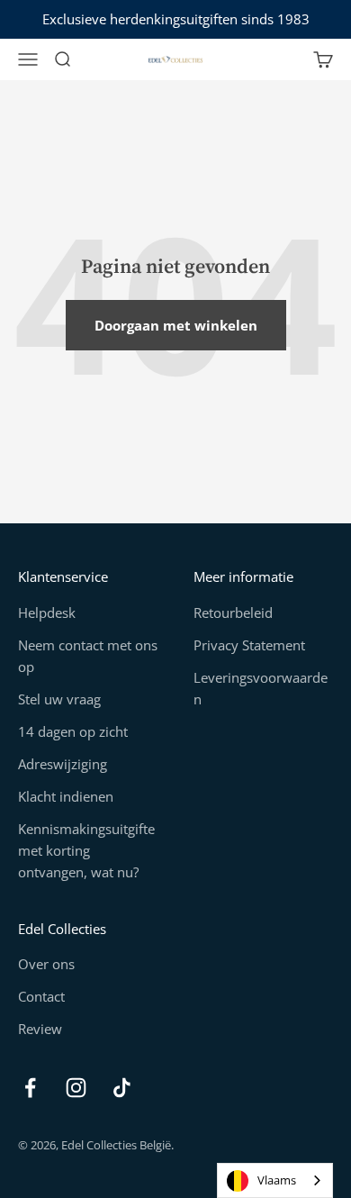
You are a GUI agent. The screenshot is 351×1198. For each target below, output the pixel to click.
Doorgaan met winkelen (175, 325)
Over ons (46, 964)
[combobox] (275, 1180)
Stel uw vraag (59, 699)
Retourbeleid (233, 613)
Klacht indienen (65, 796)
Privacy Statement (249, 645)
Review (40, 1029)
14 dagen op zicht (73, 731)
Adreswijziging (62, 764)
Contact (41, 996)
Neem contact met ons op (88, 656)
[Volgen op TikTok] (122, 1087)
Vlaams (276, 1180)
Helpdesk (47, 613)
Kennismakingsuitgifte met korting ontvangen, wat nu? (86, 850)
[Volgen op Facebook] (30, 1087)
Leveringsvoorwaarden (261, 688)
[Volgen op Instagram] (76, 1087)
